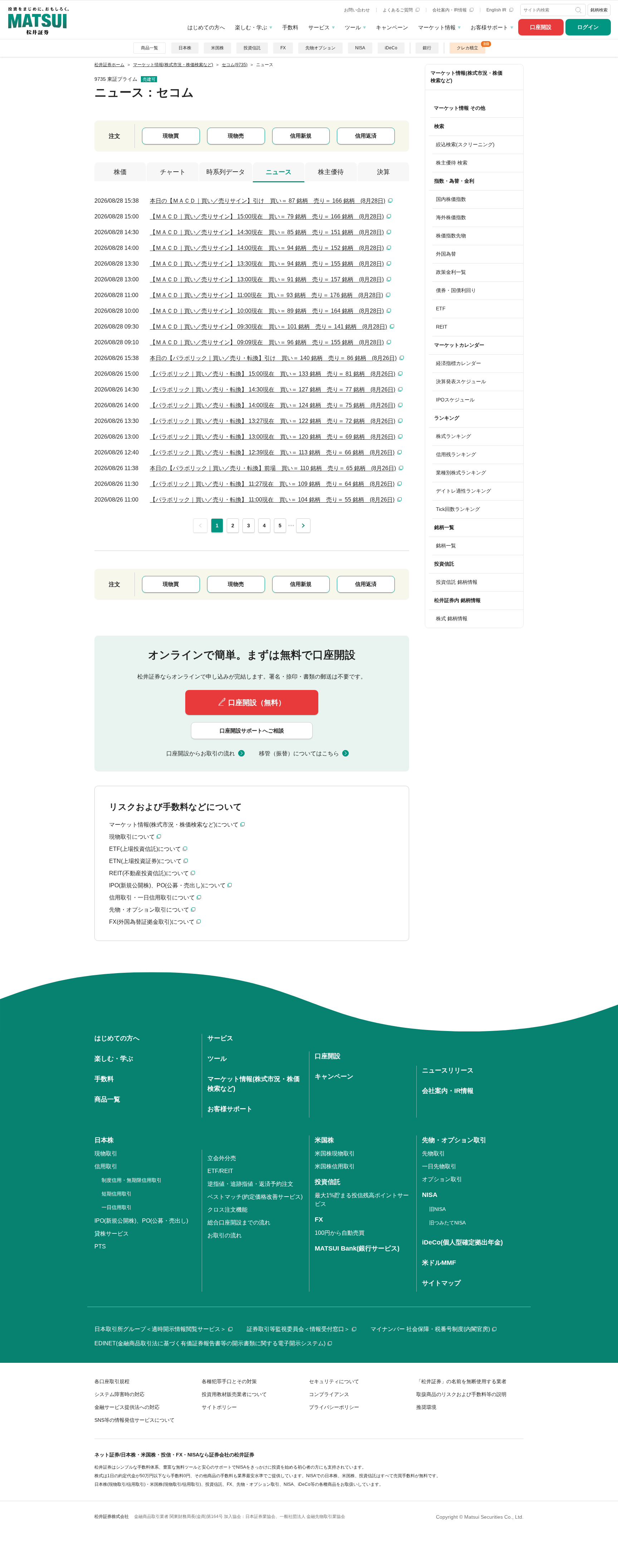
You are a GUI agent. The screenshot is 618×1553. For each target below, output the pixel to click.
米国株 (217, 47)
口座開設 (540, 27)
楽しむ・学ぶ (251, 27)
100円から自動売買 (339, 1233)
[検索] (579, 10)
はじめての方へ (206, 27)
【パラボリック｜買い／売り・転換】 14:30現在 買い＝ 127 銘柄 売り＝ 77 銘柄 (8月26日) (272, 389)
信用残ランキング (456, 454)
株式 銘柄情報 (451, 618)
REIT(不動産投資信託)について (149, 873)
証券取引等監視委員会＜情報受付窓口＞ (298, 1329)
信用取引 (105, 1166)
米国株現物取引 (335, 1153)
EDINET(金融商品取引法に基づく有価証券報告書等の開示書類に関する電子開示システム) (209, 1343)
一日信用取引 (117, 1207)
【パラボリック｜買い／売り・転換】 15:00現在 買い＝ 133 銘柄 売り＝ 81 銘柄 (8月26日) (272, 374)
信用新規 (301, 136)
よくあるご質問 (398, 10)
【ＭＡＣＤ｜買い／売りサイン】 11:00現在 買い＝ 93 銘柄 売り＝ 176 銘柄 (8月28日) (266, 295)
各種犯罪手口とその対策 (229, 1381)
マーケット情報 (437, 27)
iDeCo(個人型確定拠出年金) (462, 1242)
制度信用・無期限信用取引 (132, 1180)
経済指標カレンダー (458, 363)
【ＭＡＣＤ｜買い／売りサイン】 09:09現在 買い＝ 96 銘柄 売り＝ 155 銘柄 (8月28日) (267, 342)
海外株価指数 (451, 217)
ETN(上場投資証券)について (145, 861)
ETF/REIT (220, 1171)
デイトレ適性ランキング (463, 491)
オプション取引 (442, 1179)
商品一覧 (149, 47)
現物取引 (105, 1153)
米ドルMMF (439, 1262)
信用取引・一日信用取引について (152, 897)
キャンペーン (392, 27)
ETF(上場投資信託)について (145, 849)
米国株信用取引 (335, 1166)
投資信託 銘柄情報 (456, 582)
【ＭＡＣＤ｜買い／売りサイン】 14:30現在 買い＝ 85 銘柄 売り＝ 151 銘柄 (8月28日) (267, 232)
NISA (360, 47)
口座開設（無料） (256, 702)
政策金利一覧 (451, 272)
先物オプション (320, 47)
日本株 (184, 47)
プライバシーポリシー (334, 1407)
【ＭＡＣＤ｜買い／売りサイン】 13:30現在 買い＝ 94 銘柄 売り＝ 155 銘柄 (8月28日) (267, 264)
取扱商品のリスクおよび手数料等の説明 (461, 1394)
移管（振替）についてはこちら (299, 753)
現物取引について (132, 837)
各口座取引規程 (111, 1381)
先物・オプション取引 (454, 1140)
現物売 (236, 136)
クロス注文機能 (227, 1210)
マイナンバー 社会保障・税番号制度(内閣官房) (430, 1329)
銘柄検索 (599, 10)
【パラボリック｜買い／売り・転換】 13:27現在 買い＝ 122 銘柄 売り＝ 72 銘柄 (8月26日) (272, 421)
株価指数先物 (451, 235)
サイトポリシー (219, 1407)
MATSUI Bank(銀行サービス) (357, 1248)
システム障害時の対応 (119, 1394)
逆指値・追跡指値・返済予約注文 (250, 1184)
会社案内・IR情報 (450, 10)
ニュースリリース (448, 1070)
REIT (441, 327)
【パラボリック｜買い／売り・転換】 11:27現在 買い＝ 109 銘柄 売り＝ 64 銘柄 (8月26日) (272, 484)
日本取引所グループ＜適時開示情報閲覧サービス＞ (160, 1329)
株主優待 (331, 172)
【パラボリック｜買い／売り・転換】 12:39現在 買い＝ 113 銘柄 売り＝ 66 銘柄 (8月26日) (272, 452)
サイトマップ (441, 1283)
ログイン (588, 27)
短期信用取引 (117, 1194)
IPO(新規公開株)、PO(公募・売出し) (141, 1221)
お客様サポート (489, 27)
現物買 (171, 136)
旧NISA (437, 1209)
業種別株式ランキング (461, 472)
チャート (173, 172)
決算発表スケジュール (461, 381)
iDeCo (391, 47)
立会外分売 (221, 1158)
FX (283, 47)
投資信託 (252, 47)
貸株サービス (111, 1234)
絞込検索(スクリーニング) (465, 144)
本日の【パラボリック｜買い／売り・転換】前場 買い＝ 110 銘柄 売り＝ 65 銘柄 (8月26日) (273, 468)
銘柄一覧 (446, 545)
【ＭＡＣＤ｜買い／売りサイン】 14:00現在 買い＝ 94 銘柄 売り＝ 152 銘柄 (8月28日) (267, 248)
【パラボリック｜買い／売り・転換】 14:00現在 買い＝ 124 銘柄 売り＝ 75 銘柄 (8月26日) (272, 405)
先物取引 (433, 1153)
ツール (353, 27)
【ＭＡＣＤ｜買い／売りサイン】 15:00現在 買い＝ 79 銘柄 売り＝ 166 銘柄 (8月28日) (267, 216)
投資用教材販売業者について (234, 1394)
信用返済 (366, 136)
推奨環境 (426, 1407)
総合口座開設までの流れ (238, 1222)
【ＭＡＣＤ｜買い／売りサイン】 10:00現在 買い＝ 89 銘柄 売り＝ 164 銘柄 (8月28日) (267, 311)
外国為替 (446, 254)
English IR (496, 10)
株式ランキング (453, 436)
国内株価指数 (451, 199)
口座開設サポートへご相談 (252, 731)
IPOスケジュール (455, 400)
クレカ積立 (467, 47)
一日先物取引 (439, 1166)
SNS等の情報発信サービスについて (134, 1420)
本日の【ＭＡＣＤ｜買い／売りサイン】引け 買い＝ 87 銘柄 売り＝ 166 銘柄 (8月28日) (267, 201)
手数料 (290, 27)
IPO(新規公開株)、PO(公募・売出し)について (167, 885)
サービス (319, 27)
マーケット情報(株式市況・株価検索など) (466, 76)
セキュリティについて (334, 1381)
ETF (441, 308)
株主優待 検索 (451, 163)
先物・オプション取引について (149, 910)
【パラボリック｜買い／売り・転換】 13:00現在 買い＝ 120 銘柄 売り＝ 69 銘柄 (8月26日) (272, 437)
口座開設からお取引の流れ (200, 753)
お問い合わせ (357, 10)
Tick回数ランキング (458, 509)
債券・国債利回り (456, 290)
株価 (120, 172)
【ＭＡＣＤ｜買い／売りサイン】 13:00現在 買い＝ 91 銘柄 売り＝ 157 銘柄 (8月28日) (267, 279)
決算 (383, 172)
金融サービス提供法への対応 (127, 1407)
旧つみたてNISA (447, 1223)
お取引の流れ (224, 1235)
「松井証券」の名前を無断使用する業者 (461, 1381)
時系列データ (225, 172)
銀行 (427, 47)
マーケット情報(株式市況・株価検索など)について (174, 825)
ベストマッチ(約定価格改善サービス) (255, 1197)
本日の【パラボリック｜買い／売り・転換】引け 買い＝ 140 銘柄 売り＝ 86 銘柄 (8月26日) (273, 358)
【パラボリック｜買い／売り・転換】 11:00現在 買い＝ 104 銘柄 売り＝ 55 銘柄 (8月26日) (272, 500)
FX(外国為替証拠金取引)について (152, 922)
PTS (100, 1246)
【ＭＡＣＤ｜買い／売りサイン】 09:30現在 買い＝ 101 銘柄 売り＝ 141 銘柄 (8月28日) (268, 327)
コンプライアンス (329, 1394)
